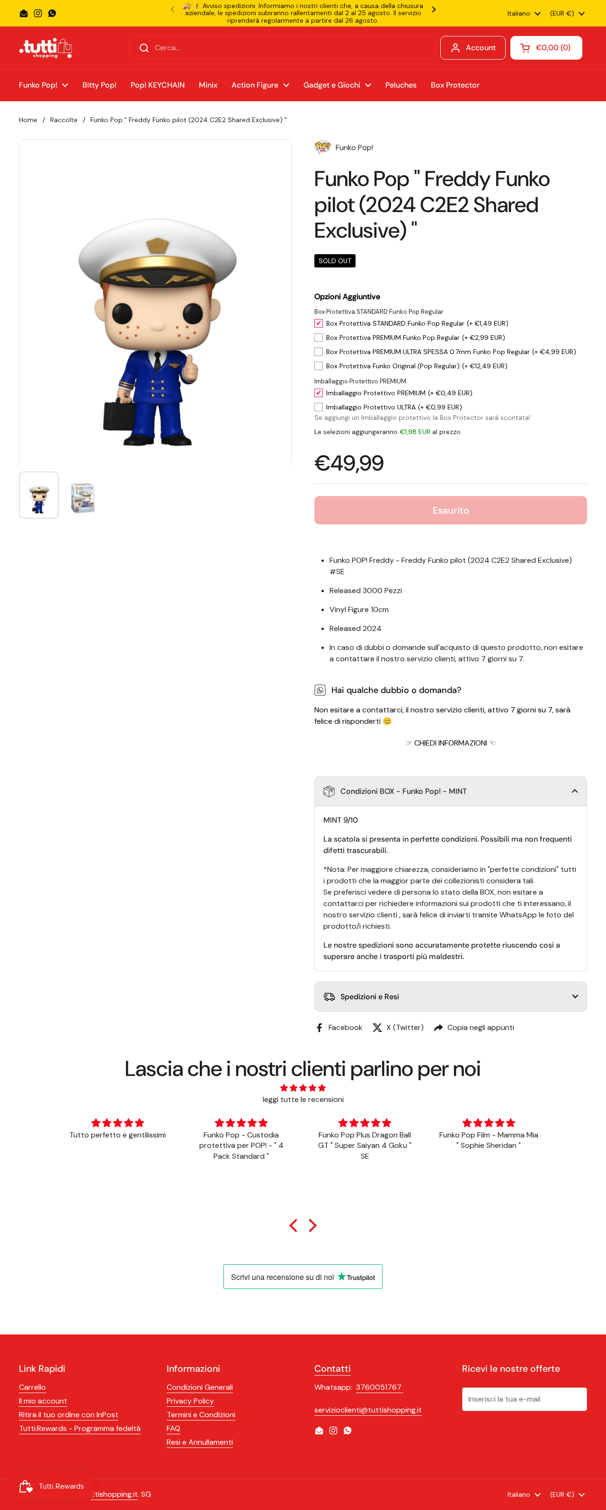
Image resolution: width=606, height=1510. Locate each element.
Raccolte (64, 119)
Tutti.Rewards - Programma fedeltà (80, 1428)
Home (28, 119)
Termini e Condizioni (201, 1415)
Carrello (32, 1387)
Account (481, 48)
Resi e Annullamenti (200, 1442)
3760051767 (379, 1387)
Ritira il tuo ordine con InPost (68, 1415)
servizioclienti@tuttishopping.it (368, 1410)
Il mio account (43, 1401)
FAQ (173, 1428)
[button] (451, 791)
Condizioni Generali (200, 1387)
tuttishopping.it (111, 1494)
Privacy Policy (190, 1401)
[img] (303, 1088)
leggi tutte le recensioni (303, 1099)
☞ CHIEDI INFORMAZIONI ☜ (451, 743)
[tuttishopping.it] (45, 48)
